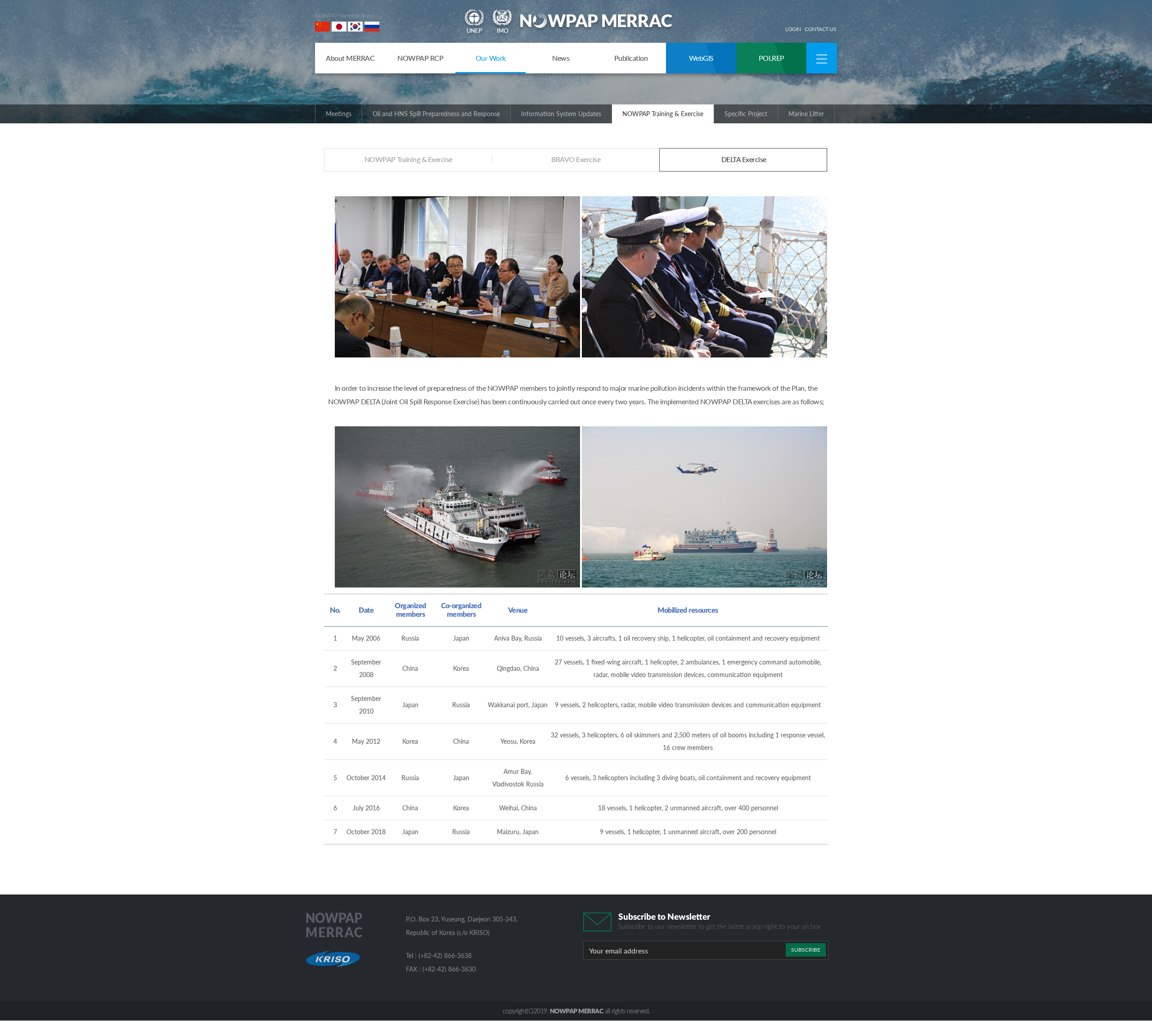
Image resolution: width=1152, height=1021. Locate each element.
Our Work (491, 58)
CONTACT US (820, 29)
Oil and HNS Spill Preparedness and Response (436, 113)
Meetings (338, 113)
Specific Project (745, 113)
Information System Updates (561, 113)
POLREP (771, 58)
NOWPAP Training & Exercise (662, 113)
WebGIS (701, 58)
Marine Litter (806, 113)
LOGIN (793, 29)
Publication (631, 58)
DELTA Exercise (743, 159)
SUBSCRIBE (805, 949)
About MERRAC (350, 58)
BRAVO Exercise (575, 159)
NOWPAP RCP (420, 58)
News (560, 58)
